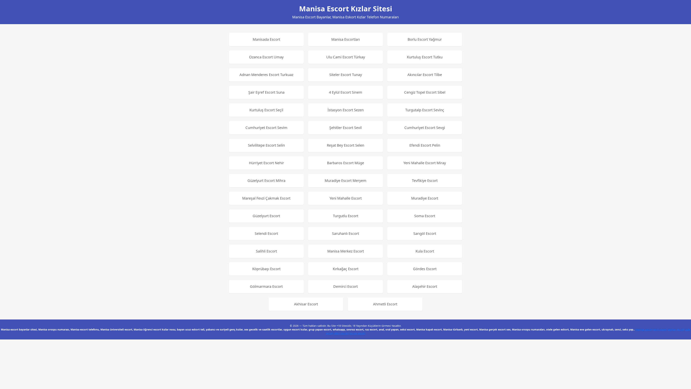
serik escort (660, 329)
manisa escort (643, 329)
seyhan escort (676, 329)
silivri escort (341, 333)
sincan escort (357, 333)
